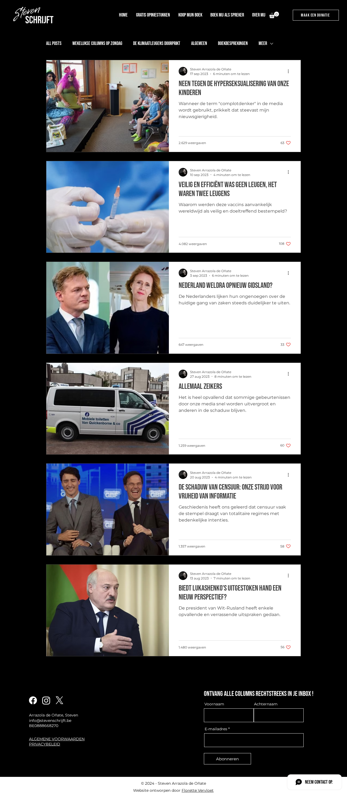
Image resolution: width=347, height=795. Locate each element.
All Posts (54, 43)
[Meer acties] (290, 71)
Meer (263, 43)
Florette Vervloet (198, 790)
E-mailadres (216, 729)
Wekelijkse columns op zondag (97, 43)
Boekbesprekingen (233, 43)
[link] (274, 15)
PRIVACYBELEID (44, 744)
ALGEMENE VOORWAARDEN (57, 739)
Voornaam (214, 704)
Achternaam (266, 704)
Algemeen (199, 43)
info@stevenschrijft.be (50, 720)
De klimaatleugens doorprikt (156, 43)
